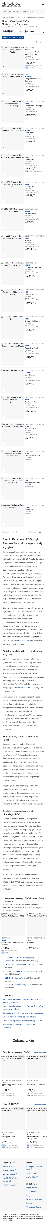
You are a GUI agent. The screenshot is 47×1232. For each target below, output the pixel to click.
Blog (28, 1195)
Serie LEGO (31, 1173)
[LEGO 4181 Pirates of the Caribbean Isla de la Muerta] (12, 300)
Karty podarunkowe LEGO (34, 1168)
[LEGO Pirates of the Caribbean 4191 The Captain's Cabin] (12, 488)
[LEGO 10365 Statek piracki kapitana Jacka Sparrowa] (12, 57)
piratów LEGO (23, 640)
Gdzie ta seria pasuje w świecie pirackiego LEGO (22, 1021)
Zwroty (29, 1203)
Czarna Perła (15, 978)
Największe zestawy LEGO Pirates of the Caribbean (19, 1026)
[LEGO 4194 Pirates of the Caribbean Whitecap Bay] (12, 192)
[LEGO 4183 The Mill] (12, 246)
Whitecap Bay (15, 985)
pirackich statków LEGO (20, 688)
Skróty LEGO (32, 1177)
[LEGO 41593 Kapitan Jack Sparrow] (12, 273)
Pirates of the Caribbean (12, 37)
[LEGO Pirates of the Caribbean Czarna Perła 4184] (12, 165)
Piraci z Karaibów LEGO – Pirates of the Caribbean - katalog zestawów (23, 1001)
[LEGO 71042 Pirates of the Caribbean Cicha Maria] (12, 138)
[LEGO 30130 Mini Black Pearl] (12, 434)
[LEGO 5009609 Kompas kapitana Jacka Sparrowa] (12, 84)
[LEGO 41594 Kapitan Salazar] (12, 219)
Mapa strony (31, 1188)
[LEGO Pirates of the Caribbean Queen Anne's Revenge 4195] (12, 111)
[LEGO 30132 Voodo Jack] (12, 515)
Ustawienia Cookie (33, 1207)
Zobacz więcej (39, 1052)
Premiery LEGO (9, 1185)
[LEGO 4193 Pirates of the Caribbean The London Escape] (12, 407)
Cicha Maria (15, 964)
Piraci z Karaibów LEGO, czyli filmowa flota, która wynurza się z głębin (23, 1007)
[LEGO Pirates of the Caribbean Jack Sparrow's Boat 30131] (12, 461)
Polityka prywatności (34, 1199)
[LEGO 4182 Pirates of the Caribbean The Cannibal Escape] (12, 327)
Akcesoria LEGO (10, 1174)
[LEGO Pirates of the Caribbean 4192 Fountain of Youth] (12, 354)
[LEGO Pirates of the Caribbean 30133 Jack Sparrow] (12, 381)
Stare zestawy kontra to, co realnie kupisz (19, 1017)
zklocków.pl (6, 17)
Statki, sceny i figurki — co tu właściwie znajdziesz (23, 1013)
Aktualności (31, 1192)
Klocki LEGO (16, 17)
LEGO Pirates (29, 837)
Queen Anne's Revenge (19, 971)
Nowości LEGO (9, 1170)
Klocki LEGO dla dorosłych (10, 1179)
